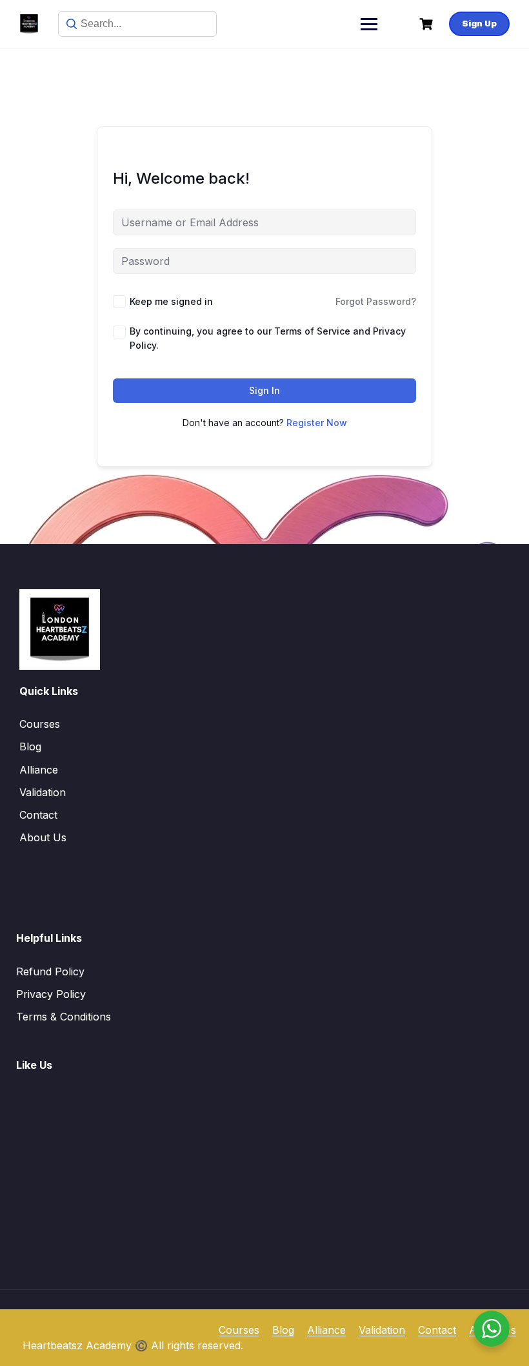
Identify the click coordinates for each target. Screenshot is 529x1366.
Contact (38, 814)
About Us (42, 837)
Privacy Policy (51, 994)
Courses (39, 723)
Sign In (264, 390)
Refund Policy (50, 971)
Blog (30, 746)
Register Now (316, 422)
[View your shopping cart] (427, 24)
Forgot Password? (375, 301)
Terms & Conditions (63, 1016)
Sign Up (479, 23)
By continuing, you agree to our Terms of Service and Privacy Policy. (268, 338)
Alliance (38, 769)
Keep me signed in (171, 301)
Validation (42, 792)
